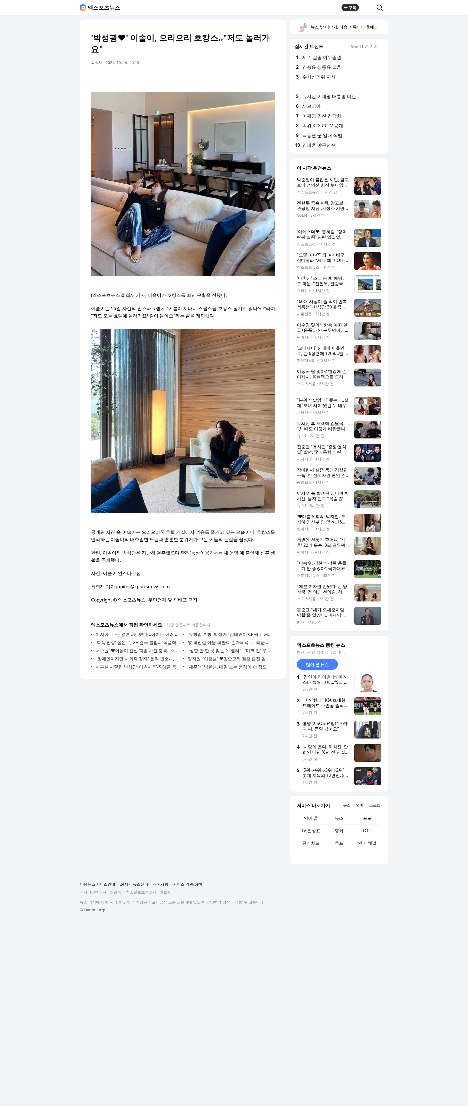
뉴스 (339, 818)
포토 (367, 818)
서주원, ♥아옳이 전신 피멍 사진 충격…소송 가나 (138, 650)
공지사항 (160, 884)
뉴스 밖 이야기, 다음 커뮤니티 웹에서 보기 (349, 27)
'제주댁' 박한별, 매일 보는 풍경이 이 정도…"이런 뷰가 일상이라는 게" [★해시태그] (230, 667)
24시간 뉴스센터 (134, 884)
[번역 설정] (248, 77)
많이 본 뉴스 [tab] (317, 664)
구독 (352, 7)
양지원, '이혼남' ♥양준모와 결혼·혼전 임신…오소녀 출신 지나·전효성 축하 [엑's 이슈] (230, 659)
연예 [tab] (359, 805)
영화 (339, 831)
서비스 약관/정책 (187, 884)
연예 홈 (311, 818)
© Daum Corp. (93, 909)
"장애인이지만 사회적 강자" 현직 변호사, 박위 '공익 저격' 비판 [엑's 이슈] (138, 659)
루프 (339, 843)
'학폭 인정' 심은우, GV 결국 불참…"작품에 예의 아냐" (138, 642)
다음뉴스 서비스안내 (97, 884)
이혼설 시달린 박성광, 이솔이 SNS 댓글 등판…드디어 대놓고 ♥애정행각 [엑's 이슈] (138, 667)
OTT (367, 831)
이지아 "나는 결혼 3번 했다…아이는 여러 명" (138, 634)
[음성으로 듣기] (237, 77)
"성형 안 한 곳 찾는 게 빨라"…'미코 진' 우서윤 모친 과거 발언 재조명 (230, 650)
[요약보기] (226, 77)
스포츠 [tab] (374, 805)
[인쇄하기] (269, 77)
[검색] (381, 7)
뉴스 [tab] (346, 805)
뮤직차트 (311, 843)
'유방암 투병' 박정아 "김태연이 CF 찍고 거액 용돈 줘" (230, 634)
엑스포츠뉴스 (104, 7)
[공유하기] (368, 7)
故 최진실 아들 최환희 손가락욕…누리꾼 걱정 (230, 642)
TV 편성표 (310, 831)
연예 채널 (367, 843)
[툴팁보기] (381, 46)
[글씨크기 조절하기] (258, 77)
